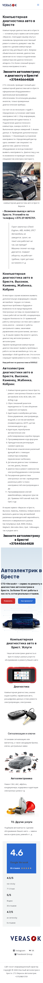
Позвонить (8, 601)
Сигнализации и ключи (21, 733)
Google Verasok (19, 862)
